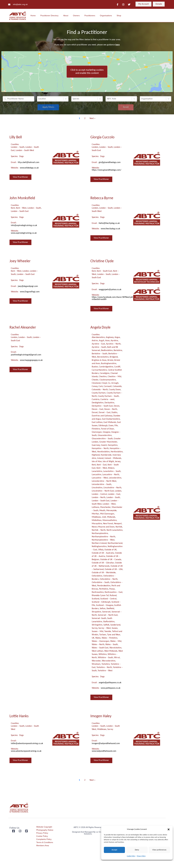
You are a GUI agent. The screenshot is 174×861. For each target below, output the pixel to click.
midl (104, 517)
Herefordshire (103, 452)
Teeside (107, 631)
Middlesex (96, 517)
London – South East (20, 211)
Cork (101, 386)
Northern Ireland (99, 543)
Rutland (113, 595)
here (117, 45)
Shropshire (96, 612)
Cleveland (96, 383)
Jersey (117, 461)
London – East (114, 494)
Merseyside (111, 510)
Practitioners (89, 15)
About (65, 15)
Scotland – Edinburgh (101, 602)
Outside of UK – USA (113, 569)
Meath (102, 510)
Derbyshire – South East (102, 406)
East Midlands (110, 422)
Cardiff (117, 367)
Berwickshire (103, 357)
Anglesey (110, 337)
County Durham (99, 393)
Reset (126, 107)
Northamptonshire (100, 533)
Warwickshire (115, 648)
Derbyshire (109, 403)
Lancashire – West (100, 478)
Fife (116, 426)
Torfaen (102, 635)
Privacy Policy (141, 856)
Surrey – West (104, 628)
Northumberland (115, 543)
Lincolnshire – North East (103, 491)
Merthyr (95, 514)
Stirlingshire (97, 625)
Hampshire (112, 445)
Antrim (95, 341)
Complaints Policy (44, 839)
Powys (112, 589)
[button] (168, 829)
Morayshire (97, 524)
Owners (76, 15)
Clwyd (104, 383)
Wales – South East (100, 648)
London (95, 147)
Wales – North (98, 644)
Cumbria (95, 399)
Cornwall (108, 386)
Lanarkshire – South (112, 471)
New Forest (108, 524)
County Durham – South (108, 396)
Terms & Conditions (44, 842)
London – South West (25, 150)
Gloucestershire (105, 435)
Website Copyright (44, 827)
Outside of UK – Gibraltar (103, 563)
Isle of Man (97, 461)
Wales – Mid (115, 641)
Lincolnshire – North (112, 488)
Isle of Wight (108, 461)
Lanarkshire (97, 471)
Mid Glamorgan (107, 514)
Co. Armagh (113, 383)
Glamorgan (97, 432)
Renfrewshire (98, 592)
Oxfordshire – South (100, 582)
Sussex (114, 628)
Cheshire (103, 376)
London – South (17, 147)
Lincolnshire (97, 488)
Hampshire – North (100, 448)
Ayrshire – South (99, 347)
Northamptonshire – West (103, 540)
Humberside (106, 455)
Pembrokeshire (103, 586)
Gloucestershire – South (102, 439)
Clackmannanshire (108, 380)
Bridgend (114, 357)
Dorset (95, 412)
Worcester (96, 661)
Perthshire (103, 589)
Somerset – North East (108, 615)
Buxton (95, 367)
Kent (13, 208)
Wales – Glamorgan (100, 641)
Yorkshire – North (104, 667)
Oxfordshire (97, 576)
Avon (107, 341)
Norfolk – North (98, 530)
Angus (117, 337)
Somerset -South (99, 618)
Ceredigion (104, 373)
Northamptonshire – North (103, 537)
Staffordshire (108, 622)
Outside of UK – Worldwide (104, 573)
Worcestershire (108, 661)
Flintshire (96, 429)
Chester (95, 380)
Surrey (94, 628)
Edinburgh (103, 426)
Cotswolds (117, 386)
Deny (137, 850)
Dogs (21, 156)
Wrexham (96, 664)
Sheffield (110, 608)
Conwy (94, 386)
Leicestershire (115, 478)
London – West (109, 504)
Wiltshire (103, 654)
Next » (92, 118)
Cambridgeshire (106, 367)
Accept (114, 850)
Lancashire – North (110, 475)
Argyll (101, 341)
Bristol (110, 360)
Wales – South (111, 644)
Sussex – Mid (97, 631)
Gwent (104, 445)
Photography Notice (44, 830)
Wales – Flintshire (109, 638)
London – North (98, 497)
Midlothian (96, 520)
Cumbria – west (107, 399)
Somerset (106, 612)
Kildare (111, 468)
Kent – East (102, 465)
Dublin (114, 412)
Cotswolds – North (100, 390)
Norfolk (119, 527)
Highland (96, 455)
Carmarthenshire (99, 370)
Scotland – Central (108, 599)
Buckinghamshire (108, 363)
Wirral (117, 658)
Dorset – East (104, 412)
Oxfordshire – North (108, 579)
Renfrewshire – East (113, 592)
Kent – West (21, 208)
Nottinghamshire (99, 546)
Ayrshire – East (98, 344)
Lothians (95, 507)
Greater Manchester (108, 442)
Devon (116, 406)
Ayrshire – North (113, 344)
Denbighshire (97, 403)
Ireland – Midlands (113, 458)
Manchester (105, 507)
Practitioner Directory (49, 15)
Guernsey (96, 445)
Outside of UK (110, 550)
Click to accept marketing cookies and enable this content (87, 71)
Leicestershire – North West (104, 481)
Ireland (100, 458)
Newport (118, 524)
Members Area (42, 845)
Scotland (95, 599)
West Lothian (97, 651)
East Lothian (97, 422)
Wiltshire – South (105, 658)
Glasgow (106, 432)
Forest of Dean (107, 429)
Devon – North (110, 409)
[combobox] (50, 98)
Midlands (111, 517)
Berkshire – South (99, 354)
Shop (119, 15)
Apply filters (48, 107)
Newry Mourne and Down (103, 527)
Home (33, 15)
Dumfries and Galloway (102, 416)
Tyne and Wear (113, 635)
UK (93, 638)
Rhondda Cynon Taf (100, 595)
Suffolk (106, 625)
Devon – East (97, 409)
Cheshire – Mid (114, 376)
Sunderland (115, 625)
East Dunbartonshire (111, 419)
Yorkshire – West (105, 671)
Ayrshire (114, 341)
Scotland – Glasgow (104, 605)
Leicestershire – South (101, 484)
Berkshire (118, 350)
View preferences (159, 850)
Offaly (100, 550)
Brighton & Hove (99, 360)
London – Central (99, 494)
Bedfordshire (107, 350)
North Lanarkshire (114, 530)
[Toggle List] (65, 98)
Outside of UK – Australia (103, 553)
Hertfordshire (117, 452)
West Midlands (110, 651)
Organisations (106, 15)
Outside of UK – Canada (110, 559)
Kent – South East (104, 271)
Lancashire (96, 475)
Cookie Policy (131, 856)
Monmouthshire (109, 520)
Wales (98, 638)
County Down (115, 390)
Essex (111, 426)
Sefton (102, 608)
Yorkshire (106, 664)
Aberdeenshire (98, 337)
